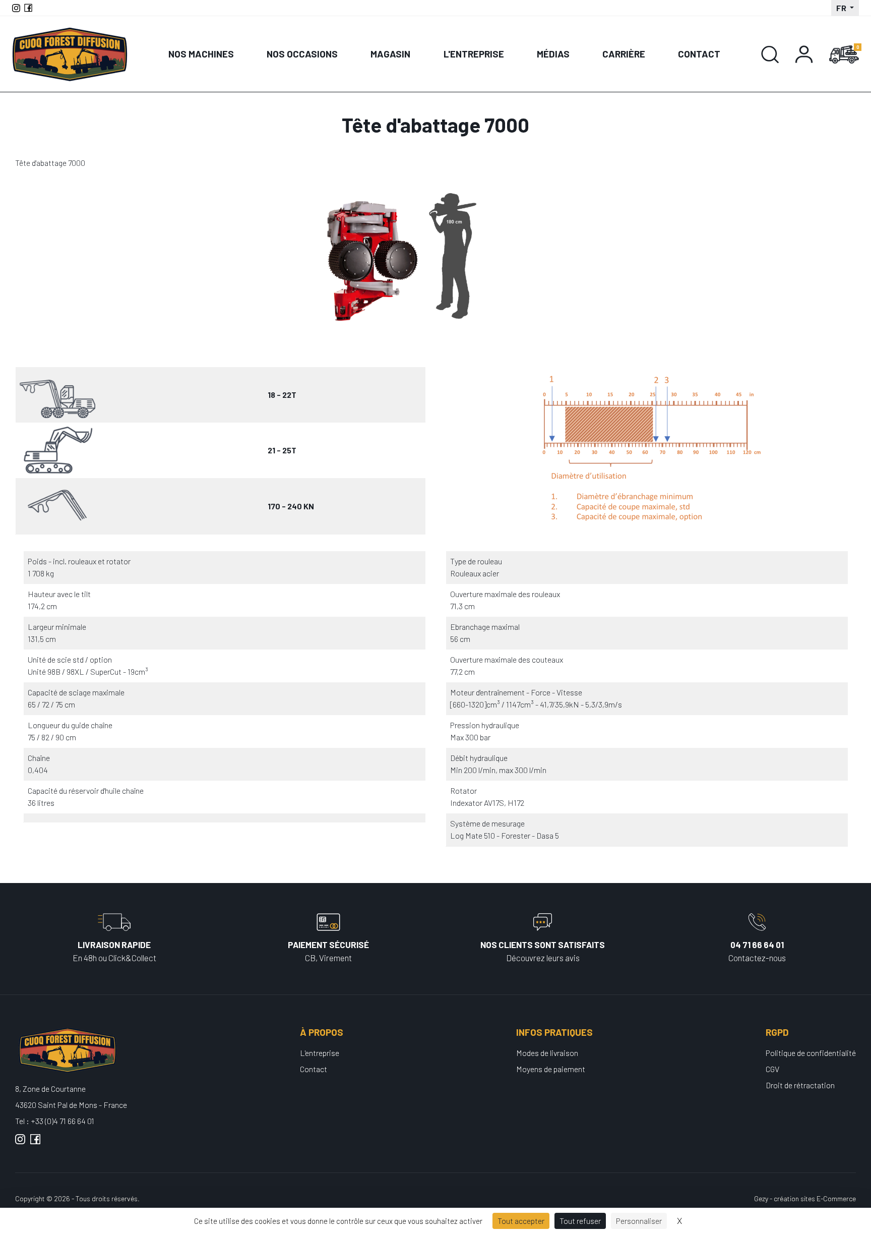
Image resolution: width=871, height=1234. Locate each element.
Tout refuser (580, 1220)
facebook (35, 1143)
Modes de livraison (547, 1052)
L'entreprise (474, 54)
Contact (699, 54)
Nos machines (201, 54)
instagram (20, 1143)
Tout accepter (520, 1220)
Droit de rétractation (800, 1085)
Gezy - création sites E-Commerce (805, 1198)
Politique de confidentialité (811, 1052)
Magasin (390, 54)
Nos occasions (302, 54)
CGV (772, 1069)
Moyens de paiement (550, 1069)
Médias (553, 54)
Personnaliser (639, 1220)
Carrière (623, 54)
